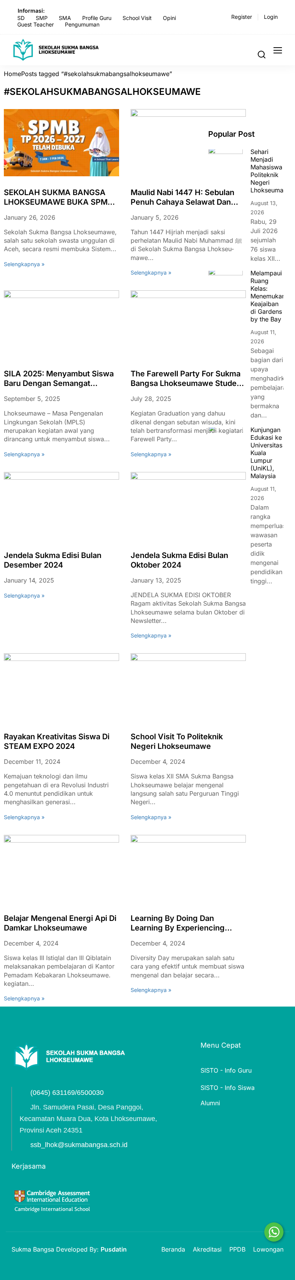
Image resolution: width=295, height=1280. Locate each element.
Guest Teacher (35, 24)
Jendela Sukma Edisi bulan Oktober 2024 (179, 560)
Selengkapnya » (24, 264)
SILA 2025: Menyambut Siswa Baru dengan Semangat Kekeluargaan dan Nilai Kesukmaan (59, 378)
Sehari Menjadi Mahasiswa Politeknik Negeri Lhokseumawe (271, 171)
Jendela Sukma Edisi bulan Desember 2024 (52, 560)
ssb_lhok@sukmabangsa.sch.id (79, 1145)
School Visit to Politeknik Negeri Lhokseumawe (177, 741)
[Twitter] (28, 1081)
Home (12, 74)
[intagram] (56, 1081)
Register (241, 17)
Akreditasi (207, 1249)
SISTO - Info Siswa (228, 1087)
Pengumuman (82, 24)
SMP (42, 18)
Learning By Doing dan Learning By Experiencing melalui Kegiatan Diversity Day (186, 923)
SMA (65, 18)
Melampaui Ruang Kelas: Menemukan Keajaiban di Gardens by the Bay (267, 296)
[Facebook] (15, 1081)
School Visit (137, 18)
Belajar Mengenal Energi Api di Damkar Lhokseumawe (60, 923)
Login (271, 17)
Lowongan (268, 1249)
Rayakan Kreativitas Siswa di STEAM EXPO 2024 (56, 741)
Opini (169, 18)
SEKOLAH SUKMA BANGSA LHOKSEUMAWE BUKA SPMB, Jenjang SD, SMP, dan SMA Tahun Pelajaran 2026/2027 (59, 197)
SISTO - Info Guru (226, 1070)
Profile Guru (96, 18)
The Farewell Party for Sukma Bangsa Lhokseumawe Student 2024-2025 (187, 378)
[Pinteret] (42, 1081)
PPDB (237, 1249)
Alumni (210, 1103)
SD (21, 18)
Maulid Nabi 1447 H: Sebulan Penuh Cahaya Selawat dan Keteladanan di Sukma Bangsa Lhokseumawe (186, 197)
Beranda (173, 1249)
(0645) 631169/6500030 (67, 1092)
